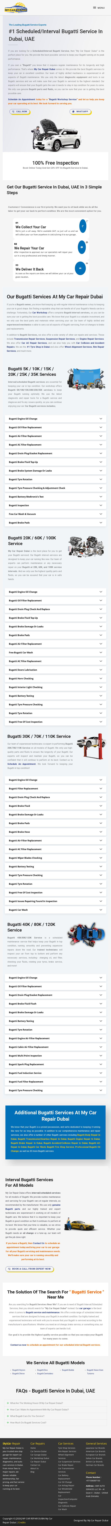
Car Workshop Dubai (39, 1458)
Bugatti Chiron (18, 1373)
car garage (85, 1308)
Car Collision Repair (67, 1506)
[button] (55, 1403)
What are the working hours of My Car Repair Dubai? (36, 1403)
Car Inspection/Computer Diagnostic (67, 1499)
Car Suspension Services (69, 1461)
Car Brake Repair (66, 1465)
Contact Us (35, 1465)
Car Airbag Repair (66, 1485)
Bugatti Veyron (18, 1370)
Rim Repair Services (67, 1451)
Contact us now (18, 1345)
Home (33, 1448)
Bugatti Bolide (68, 1370)
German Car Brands (95, 1465)
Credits (22, 1522)
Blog (32, 1471)
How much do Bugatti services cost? (28, 1422)
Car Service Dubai (38, 1451)
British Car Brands (94, 1461)
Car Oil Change (65, 1482)
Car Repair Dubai (38, 1461)
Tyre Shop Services (66, 1448)
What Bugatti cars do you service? (27, 1416)
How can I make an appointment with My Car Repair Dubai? (39, 1409)
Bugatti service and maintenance (43, 1312)
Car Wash (62, 1509)
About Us (34, 1468)
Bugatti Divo (42, 1370)
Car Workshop (39, 312)
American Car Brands (95, 1451)
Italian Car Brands (94, 1458)
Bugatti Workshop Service (63, 99)
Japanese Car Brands (95, 1448)
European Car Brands (95, 1454)
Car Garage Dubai (38, 1454)
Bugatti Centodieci (45, 1373)
